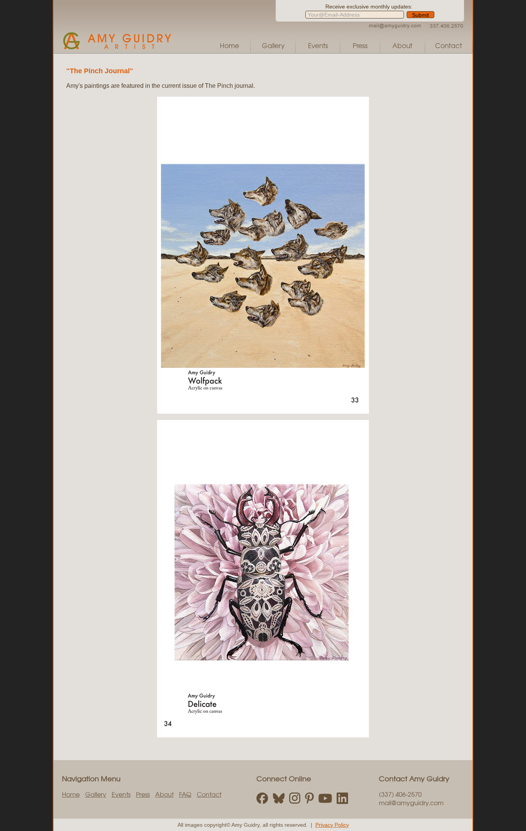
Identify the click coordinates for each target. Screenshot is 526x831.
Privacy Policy (332, 825)
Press (360, 45)
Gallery (273, 45)
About (402, 45)
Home (229, 45)
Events (318, 45)
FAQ (185, 794)
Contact (448, 45)
